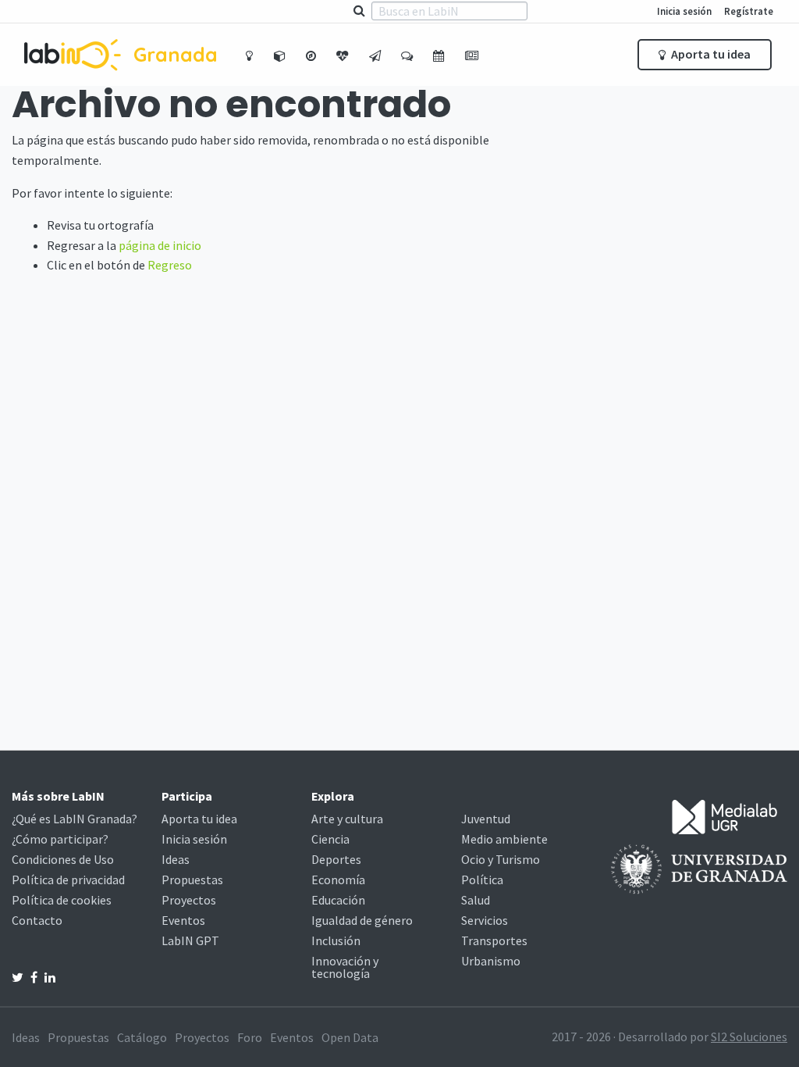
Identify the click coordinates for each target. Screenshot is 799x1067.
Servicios (484, 920)
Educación (338, 900)
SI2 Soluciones (749, 1036)
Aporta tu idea (710, 54)
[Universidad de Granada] (699, 868)
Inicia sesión (684, 11)
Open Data (349, 1037)
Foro (249, 1037)
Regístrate (748, 11)
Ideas (176, 859)
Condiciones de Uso (63, 859)
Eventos (183, 920)
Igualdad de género (362, 920)
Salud (475, 900)
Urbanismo (490, 961)
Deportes (336, 859)
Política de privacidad (68, 879)
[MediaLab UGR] (724, 815)
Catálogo (142, 1037)
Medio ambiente (504, 839)
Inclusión (335, 940)
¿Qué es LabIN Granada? (74, 818)
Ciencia (330, 839)
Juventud (485, 818)
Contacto (37, 920)
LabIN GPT (190, 940)
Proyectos (189, 900)
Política (482, 879)
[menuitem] (251, 54)
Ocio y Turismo (500, 859)
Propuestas (192, 879)
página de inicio (160, 245)
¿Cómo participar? (60, 839)
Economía (338, 879)
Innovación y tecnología (344, 967)
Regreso (169, 265)
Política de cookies (62, 900)
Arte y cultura (347, 818)
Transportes (494, 940)
